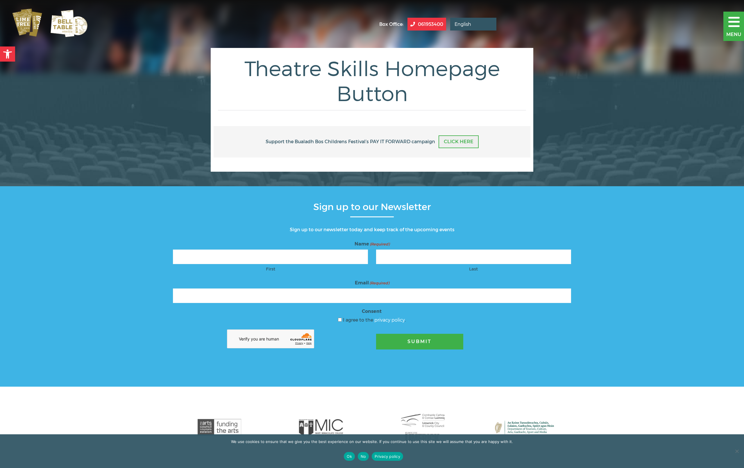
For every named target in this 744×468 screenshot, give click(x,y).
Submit (419, 341)
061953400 (430, 24)
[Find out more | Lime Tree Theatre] (219, 427)
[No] (737, 451)
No (363, 456)
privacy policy (389, 319)
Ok (349, 456)
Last (473, 268)
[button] (7, 54)
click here (458, 141)
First (270, 268)
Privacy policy (387, 456)
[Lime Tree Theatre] (48, 24)
